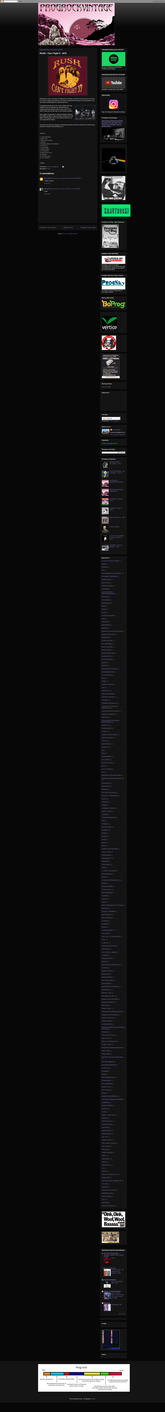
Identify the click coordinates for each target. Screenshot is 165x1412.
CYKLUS (104, 741)
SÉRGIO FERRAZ (107, 1105)
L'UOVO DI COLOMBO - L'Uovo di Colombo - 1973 (117, 537)
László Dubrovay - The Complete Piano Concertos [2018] (117, 1271)
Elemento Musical (109, 1268)
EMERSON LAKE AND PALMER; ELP (113, 778)
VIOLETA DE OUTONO (109, 1190)
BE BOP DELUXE (107, 640)
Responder (47, 183)
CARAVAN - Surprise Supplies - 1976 (116, 545)
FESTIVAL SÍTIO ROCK (109, 792)
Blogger (93, 1398)
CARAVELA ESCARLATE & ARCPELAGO (110, 707)
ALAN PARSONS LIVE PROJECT (112, 573)
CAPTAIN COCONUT (108, 697)
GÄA (103, 820)
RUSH (48, 168)
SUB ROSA (105, 1127)
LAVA (103, 939)
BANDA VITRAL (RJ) (108, 634)
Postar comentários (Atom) (70, 233)
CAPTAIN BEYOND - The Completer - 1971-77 (117, 472)
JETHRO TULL (106, 889)
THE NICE (105, 1149)
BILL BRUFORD (106, 644)
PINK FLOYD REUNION (109, 1041)
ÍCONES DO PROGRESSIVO (110, 880)
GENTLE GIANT (107, 827)
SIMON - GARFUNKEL (109, 1115)
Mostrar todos (122, 1313)
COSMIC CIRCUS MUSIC (109, 734)
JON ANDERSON (107, 892)
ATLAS (104, 612)
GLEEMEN (105, 830)
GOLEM (104, 836)
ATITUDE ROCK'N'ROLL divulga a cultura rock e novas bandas (114, 1255)
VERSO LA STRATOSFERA (112, 1291)
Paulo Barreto (48, 178)
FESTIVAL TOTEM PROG (109, 795)
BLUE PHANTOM (107, 659)
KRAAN (104, 927)
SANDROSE (105, 1102)
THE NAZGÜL (106, 1146)
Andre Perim (105, 582)
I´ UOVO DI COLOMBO (109, 871)
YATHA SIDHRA (106, 1196)
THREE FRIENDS (107, 1152)
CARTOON (105, 717)
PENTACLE (105, 1032)
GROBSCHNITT (107, 858)
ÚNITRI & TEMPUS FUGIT (110, 1174)
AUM (103, 619)
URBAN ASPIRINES (110, 1280)
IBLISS (104, 877)
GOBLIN (104, 833)
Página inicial (68, 227)
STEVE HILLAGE (107, 1124)
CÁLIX (104, 678)
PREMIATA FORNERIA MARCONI (112, 1047)
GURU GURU (106, 864)
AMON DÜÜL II (106, 579)
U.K (103, 1168)
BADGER (104, 628)
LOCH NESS (105, 949)
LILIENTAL (105, 943)
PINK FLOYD (106, 1038)
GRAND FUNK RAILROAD (110, 849)
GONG (104, 839)
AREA (103, 606)
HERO (104, 867)
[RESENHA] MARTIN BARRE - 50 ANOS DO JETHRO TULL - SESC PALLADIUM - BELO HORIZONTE (113, 123)
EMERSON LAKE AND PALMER (111, 775)
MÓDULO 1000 (106, 993)
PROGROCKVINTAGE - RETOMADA (117, 490)
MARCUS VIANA (107, 971)
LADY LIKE (105, 933)
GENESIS (105, 824)
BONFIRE (105, 665)
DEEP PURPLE (106, 744)
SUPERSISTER (106, 1130)
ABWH (104, 564)
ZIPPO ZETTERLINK (108, 1206)
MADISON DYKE (107, 958)
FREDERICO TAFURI (108, 808)
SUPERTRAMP (106, 1134)
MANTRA (104, 968)
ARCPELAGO (106, 603)
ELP (103, 772)
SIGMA (104, 1112)
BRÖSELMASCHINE (108, 672)
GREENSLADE (106, 855)
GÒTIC (104, 842)
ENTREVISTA (106, 783)
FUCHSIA (105, 814)
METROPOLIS (106, 989)
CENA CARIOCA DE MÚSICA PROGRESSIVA (110, 721)
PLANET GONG (106, 1044)
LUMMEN (105, 955)
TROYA (104, 1162)
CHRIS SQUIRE (106, 728)
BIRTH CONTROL (107, 647)
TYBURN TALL (106, 1165)
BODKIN (104, 662)
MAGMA (104, 961)
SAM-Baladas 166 (116, 1304)
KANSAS (104, 899)
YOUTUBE (105, 1202)
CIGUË (113, 1258)
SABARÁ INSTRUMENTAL (110, 1096)
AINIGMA (104, 567)
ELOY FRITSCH (107, 769)
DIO (103, 750)
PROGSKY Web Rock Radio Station (112, 1057)
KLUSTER (105, 921)
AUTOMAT (105, 622)
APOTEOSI (105, 597)
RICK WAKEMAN (107, 1083)
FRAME (104, 805)
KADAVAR (105, 896)
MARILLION (105, 974)
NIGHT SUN (105, 1005)
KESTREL (105, 908)
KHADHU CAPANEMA (108, 911)
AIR (103, 570)
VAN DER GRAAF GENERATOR (111, 1181)
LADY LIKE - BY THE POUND (111, 936)
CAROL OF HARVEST (108, 714)
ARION (104, 609)
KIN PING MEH (106, 914)
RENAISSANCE (106, 1080)
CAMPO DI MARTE (107, 684)
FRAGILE (105, 802)
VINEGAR (105, 1187)
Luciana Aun (116, 429)
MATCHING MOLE (107, 980)
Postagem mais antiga (88, 227)
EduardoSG (47, 189)
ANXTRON (105, 589)
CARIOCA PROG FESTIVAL (110, 711)
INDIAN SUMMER (107, 886)
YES (103, 1199)
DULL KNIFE (105, 759)
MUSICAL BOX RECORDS (110, 999)
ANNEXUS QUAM (107, 586)
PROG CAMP (106, 1051)
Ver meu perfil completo (117, 434)
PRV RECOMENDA (107, 1062)
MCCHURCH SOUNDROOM (110, 986)
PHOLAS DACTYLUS (108, 1035)
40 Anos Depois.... (115, 526)
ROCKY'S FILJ (106, 1087)
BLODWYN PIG (106, 656)
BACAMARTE (106, 625)
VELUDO (104, 1184)
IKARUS (104, 883)
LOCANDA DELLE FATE (109, 946)
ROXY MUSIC (106, 1090)
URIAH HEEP (106, 1177)
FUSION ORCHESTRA (109, 817)
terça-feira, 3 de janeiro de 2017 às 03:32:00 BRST (67, 178)
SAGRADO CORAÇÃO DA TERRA (112, 1099)
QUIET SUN (105, 1068)
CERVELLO (105, 725)
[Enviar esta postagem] (63, 166)
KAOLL (104, 902)
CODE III (104, 731)
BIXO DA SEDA (106, 650)
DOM (103, 753)
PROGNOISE (106, 1054)
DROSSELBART (107, 756)
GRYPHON (105, 861)
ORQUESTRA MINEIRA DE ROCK (112, 1011)
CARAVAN (105, 700)
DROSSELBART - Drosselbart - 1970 (115, 462)
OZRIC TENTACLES (108, 1018)
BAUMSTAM (105, 637)
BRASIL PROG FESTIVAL (109, 669)
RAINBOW (105, 1071)
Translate (116, 421)
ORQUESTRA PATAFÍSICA (110, 1015)
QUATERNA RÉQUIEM (109, 1065)
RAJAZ (104, 1074)
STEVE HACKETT (107, 1121)
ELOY (103, 766)
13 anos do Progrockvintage (110, 561)
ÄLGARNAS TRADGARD (109, 576)
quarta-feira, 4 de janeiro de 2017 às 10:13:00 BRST (66, 189)
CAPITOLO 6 (106, 690)
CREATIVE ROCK (107, 738)
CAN (103, 687)
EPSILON (105, 789)
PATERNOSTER (107, 1024)
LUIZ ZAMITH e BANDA (109, 952)
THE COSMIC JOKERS (109, 1143)
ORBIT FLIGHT (106, 1008)
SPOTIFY (105, 1118)
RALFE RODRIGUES (108, 1077)
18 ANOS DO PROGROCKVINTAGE (116, 481)
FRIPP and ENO (107, 811)
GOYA (104, 845)
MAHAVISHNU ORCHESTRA (110, 964)
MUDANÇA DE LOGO (108, 996)
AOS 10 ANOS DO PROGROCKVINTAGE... (109, 592)
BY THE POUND (107, 675)
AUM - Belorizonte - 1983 (117, 517)
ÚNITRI (104, 1171)
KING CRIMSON (107, 918)
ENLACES (107, 1303)
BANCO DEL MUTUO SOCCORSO (112, 631)
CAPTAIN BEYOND (107, 694)
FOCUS (104, 799)
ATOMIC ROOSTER (108, 615)
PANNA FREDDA (107, 1021)
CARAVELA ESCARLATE (109, 703)
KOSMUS (105, 924)
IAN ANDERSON (107, 874)
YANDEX (42, 163)
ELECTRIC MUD (107, 763)
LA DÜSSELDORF (107, 930)
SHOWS (104, 1108)
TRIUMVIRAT (106, 1159)
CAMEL (104, 681)
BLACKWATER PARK (108, 653)
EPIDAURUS (105, 786)
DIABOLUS (105, 747)
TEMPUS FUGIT (107, 1140)
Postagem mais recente (48, 227)
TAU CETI (105, 1137)
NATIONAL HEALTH (108, 1002)
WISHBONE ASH (107, 1193)
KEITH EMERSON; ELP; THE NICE (112, 905)
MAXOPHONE (106, 983)
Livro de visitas (106, 387)
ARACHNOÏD (106, 600)
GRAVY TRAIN (106, 852)
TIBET (104, 1155)
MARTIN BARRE (107, 977)
